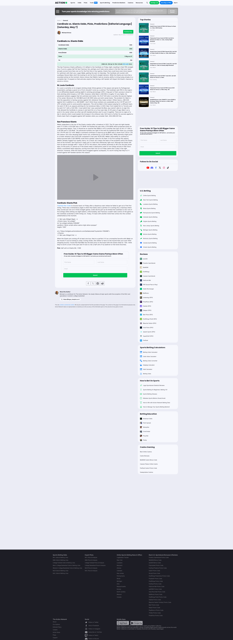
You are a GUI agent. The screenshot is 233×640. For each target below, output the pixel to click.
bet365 (145, 259)
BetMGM (145, 267)
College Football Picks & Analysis (94, 562)
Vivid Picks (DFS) (148, 327)
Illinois (118, 578)
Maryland (119, 565)
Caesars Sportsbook (149, 276)
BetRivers (146, 293)
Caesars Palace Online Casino (149, 464)
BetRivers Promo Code (155, 594)
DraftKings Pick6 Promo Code (157, 597)
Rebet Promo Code (154, 607)
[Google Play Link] (136, 623)
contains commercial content (67, 304)
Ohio (118, 584)
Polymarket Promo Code (156, 565)
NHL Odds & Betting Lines (60, 573)
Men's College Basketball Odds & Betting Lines (66, 565)
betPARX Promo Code (155, 589)
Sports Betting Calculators (152, 347)
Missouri (119, 594)
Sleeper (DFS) (147, 310)
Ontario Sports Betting (149, 247)
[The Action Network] (61, 2)
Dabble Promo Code (155, 599)
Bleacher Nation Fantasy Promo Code (160, 602)
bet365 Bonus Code (155, 562)
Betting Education (148, 414)
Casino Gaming (147, 447)
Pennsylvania (121, 576)
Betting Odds (147, 373)
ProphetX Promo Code (155, 578)
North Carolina (121, 592)
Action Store (56, 632)
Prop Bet (145, 436)
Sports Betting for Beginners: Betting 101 (155, 389)
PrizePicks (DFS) (148, 302)
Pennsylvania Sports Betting (151, 212)
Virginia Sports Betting (149, 221)
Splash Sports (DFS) (149, 332)
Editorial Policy (57, 627)
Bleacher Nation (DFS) (149, 323)
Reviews (144, 254)
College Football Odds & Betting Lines (64, 562)
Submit (95, 275)
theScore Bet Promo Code (156, 586)
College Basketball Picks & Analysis (95, 565)
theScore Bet (147, 280)
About (54, 622)
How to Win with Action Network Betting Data (156, 402)
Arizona (119, 568)
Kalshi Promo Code (154, 570)
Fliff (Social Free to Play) (150, 284)
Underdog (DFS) (148, 297)
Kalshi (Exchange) (148, 289)
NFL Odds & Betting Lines (60, 557)
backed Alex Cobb (64, 206)
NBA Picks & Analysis (91, 560)
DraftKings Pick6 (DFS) (150, 319)
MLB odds (126, 64)
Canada (119, 597)
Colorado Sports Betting (150, 217)
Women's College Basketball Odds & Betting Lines (67, 568)
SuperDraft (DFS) (148, 336)
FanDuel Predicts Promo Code (158, 568)
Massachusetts (121, 586)
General (65, 20)
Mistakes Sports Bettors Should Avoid (154, 398)
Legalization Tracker (123, 557)
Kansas (119, 589)
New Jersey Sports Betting (151, 225)
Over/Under (146, 431)
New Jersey (120, 573)
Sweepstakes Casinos (146, 472)
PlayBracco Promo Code (156, 610)
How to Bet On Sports (149, 381)
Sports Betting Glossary (150, 394)
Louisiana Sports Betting (150, 204)
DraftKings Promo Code (156, 581)
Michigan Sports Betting (150, 230)
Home (59, 20)
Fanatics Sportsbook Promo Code (159, 557)
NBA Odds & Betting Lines (60, 560)
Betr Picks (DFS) (148, 314)
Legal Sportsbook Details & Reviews (153, 385)
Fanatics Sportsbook (149, 263)
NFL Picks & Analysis (91, 557)
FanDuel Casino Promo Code (148, 468)
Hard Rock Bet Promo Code (157, 592)
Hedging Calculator (149, 365)
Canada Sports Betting (150, 243)
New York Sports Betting (150, 200)
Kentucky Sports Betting (150, 238)
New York (119, 560)
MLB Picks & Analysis (91, 568)
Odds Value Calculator (149, 356)
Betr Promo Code (154, 605)
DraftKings (146, 271)
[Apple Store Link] (123, 623)
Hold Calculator (147, 369)
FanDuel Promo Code (155, 584)
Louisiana (119, 562)
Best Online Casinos (146, 451)
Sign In (175, 2)
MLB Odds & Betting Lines (60, 570)
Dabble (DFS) (147, 306)
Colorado (119, 570)
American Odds (147, 418)
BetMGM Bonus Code (155, 560)
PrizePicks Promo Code (156, 615)
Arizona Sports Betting (149, 234)
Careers (55, 629)
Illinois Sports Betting (149, 208)
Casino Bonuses (144, 456)
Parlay (145, 440)
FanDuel (145, 340)
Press (54, 635)
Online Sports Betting (149, 195)
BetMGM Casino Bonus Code (148, 460)
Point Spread (147, 423)
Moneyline (146, 427)
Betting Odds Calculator (150, 352)
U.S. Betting (145, 191)
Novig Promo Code (154, 573)
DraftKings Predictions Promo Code (159, 576)
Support (55, 637)
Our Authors (56, 624)
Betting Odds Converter (150, 360)
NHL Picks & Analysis (91, 570)
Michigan (119, 581)
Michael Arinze (66, 32)
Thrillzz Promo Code (155, 613)
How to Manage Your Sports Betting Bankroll (156, 407)
